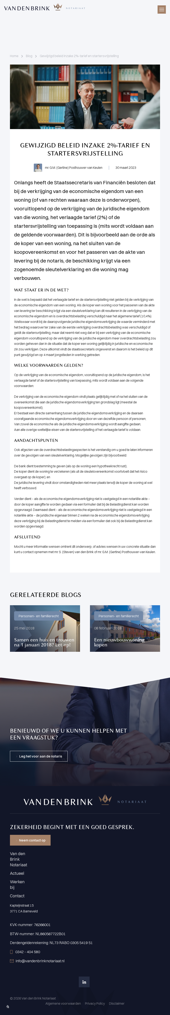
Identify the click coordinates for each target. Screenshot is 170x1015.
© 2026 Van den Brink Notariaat (33, 998)
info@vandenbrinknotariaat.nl (40, 961)
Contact (17, 895)
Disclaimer (117, 1003)
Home (14, 56)
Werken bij (17, 884)
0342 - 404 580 (27, 951)
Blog (29, 56)
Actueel (17, 873)
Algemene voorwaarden (63, 1003)
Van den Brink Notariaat (18, 859)
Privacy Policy (95, 1003)
